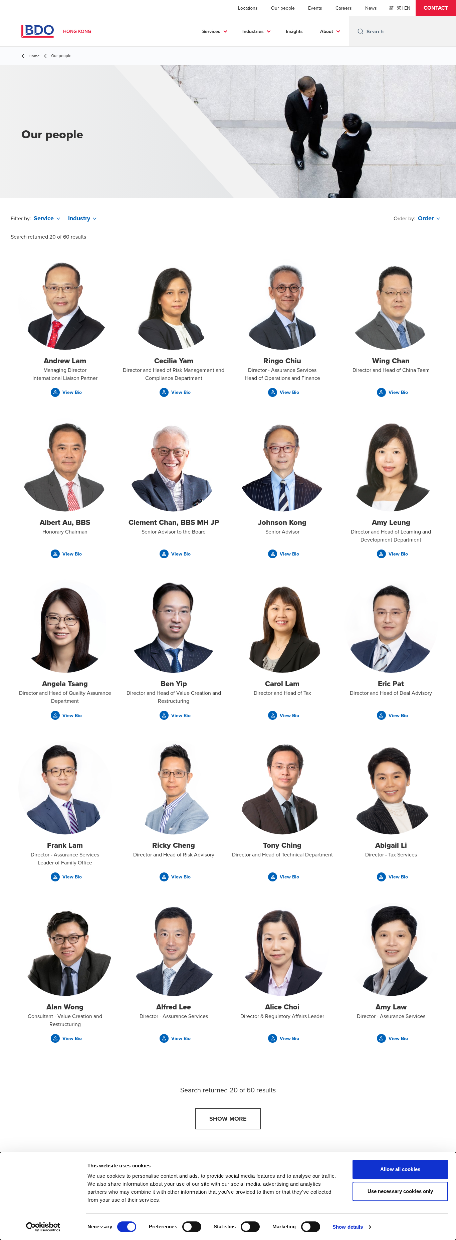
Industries (253, 31)
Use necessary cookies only (400, 1191)
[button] (436, 8)
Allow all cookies (400, 1169)
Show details (347, 1227)
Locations (248, 8)
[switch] (191, 1226)
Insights (294, 31)
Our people (283, 8)
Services (211, 31)
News (371, 8)
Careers (343, 8)
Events (315, 8)
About (326, 31)
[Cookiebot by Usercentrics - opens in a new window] (43, 1227)
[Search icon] (360, 31)
